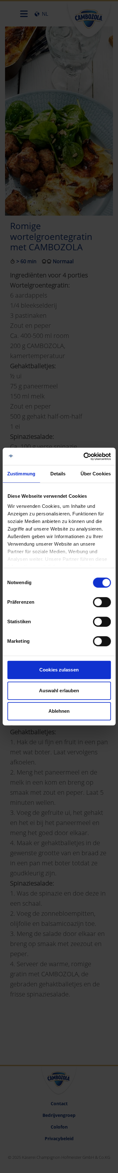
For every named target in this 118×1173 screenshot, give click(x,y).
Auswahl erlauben (59, 690)
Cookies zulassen (59, 669)
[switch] (102, 602)
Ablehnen (59, 711)
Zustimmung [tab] (21, 473)
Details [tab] (58, 473)
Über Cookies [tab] (96, 473)
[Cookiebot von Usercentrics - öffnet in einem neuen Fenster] (84, 456)
